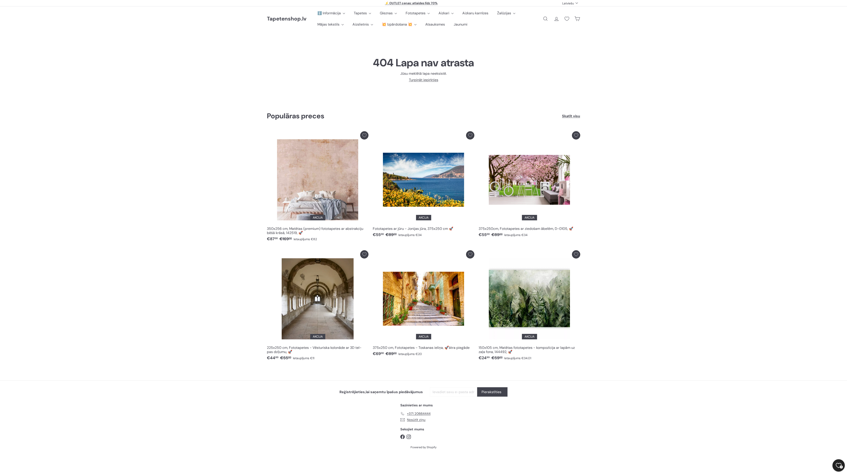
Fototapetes (416, 13)
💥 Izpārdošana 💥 (397, 24)
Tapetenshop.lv (286, 19)
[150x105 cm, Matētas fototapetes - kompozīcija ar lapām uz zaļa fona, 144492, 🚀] (529, 306)
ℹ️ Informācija (329, 13)
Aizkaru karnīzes (475, 13)
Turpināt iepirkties (423, 80)
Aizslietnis (361, 24)
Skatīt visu (571, 116)
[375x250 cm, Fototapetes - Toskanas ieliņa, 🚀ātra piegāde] (423, 304)
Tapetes (361, 13)
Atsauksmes (435, 24)
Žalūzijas (504, 13)
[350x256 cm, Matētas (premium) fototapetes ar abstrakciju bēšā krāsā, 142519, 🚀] (317, 187)
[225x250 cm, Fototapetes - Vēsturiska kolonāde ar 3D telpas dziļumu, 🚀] (317, 306)
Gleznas (387, 13)
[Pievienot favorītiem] (364, 135)
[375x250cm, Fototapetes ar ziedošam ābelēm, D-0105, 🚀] (529, 185)
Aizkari (444, 13)
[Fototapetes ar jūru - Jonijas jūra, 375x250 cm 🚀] (423, 185)
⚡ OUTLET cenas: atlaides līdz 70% (411, 3)
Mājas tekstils (328, 24)
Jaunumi (460, 24)
